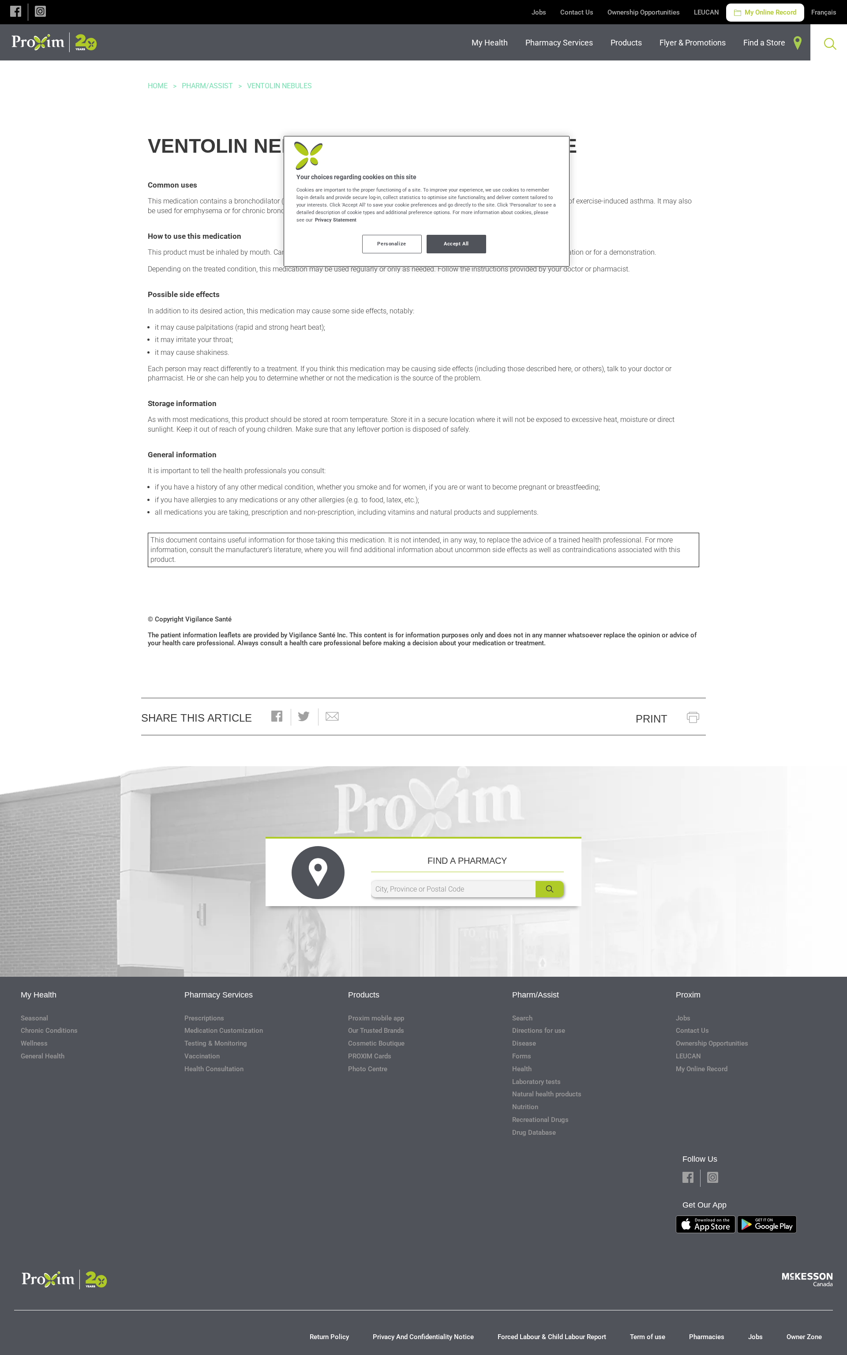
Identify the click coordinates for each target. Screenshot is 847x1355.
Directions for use (538, 1031)
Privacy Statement (335, 220)
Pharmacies (706, 1337)
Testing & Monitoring (215, 1043)
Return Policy (329, 1337)
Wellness (34, 1043)
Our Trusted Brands (376, 1031)
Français (823, 12)
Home (158, 86)
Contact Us (576, 12)
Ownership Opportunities (643, 12)
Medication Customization (223, 1031)
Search (522, 1018)
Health (522, 1069)
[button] (16, 12)
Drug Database (534, 1133)
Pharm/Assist (207, 86)
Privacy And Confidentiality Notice (423, 1337)
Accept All (456, 244)
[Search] (550, 889)
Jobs (539, 12)
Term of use (647, 1337)
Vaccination (202, 1056)
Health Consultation (214, 1069)
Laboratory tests (536, 1082)
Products (363, 994)
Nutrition (525, 1107)
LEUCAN (706, 12)
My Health (38, 994)
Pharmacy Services (218, 994)
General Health (42, 1056)
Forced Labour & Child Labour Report (552, 1337)
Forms (521, 1056)
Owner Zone (804, 1337)
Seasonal (34, 1018)
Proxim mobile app (376, 1018)
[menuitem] (491, 42)
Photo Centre (367, 1069)
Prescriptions (204, 1018)
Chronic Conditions (49, 1031)
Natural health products (546, 1094)
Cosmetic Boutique (376, 1043)
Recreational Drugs (540, 1120)
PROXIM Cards (369, 1056)
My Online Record (769, 12)
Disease (524, 1043)
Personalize (391, 244)
